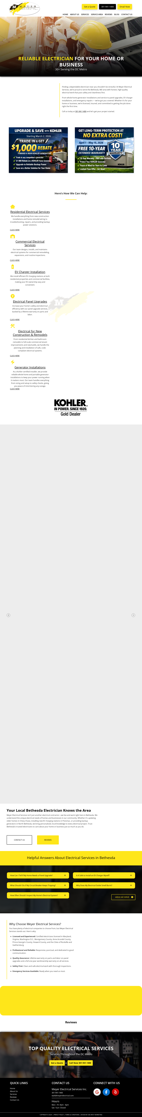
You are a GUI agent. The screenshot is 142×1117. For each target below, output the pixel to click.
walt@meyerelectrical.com (63, 1095)
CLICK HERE (15, 230)
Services (13, 1094)
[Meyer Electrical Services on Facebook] (106, 1092)
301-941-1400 (107, 6)
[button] (8, 615)
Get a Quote (89, 6)
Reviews (13, 1097)
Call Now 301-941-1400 (80, 1063)
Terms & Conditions (72, 1115)
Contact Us (14, 1100)
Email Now (125, 6)
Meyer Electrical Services (24, 9)
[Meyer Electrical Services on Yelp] (115, 1092)
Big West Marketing (95, 1115)
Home (12, 1088)
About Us (14, 1091)
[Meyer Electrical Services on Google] (97, 1092)
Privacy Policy (59, 1115)
